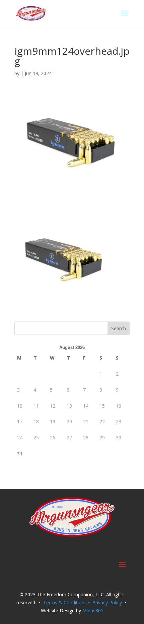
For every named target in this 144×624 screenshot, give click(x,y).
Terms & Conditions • (67, 602)
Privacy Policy (107, 602)
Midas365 (92, 610)
